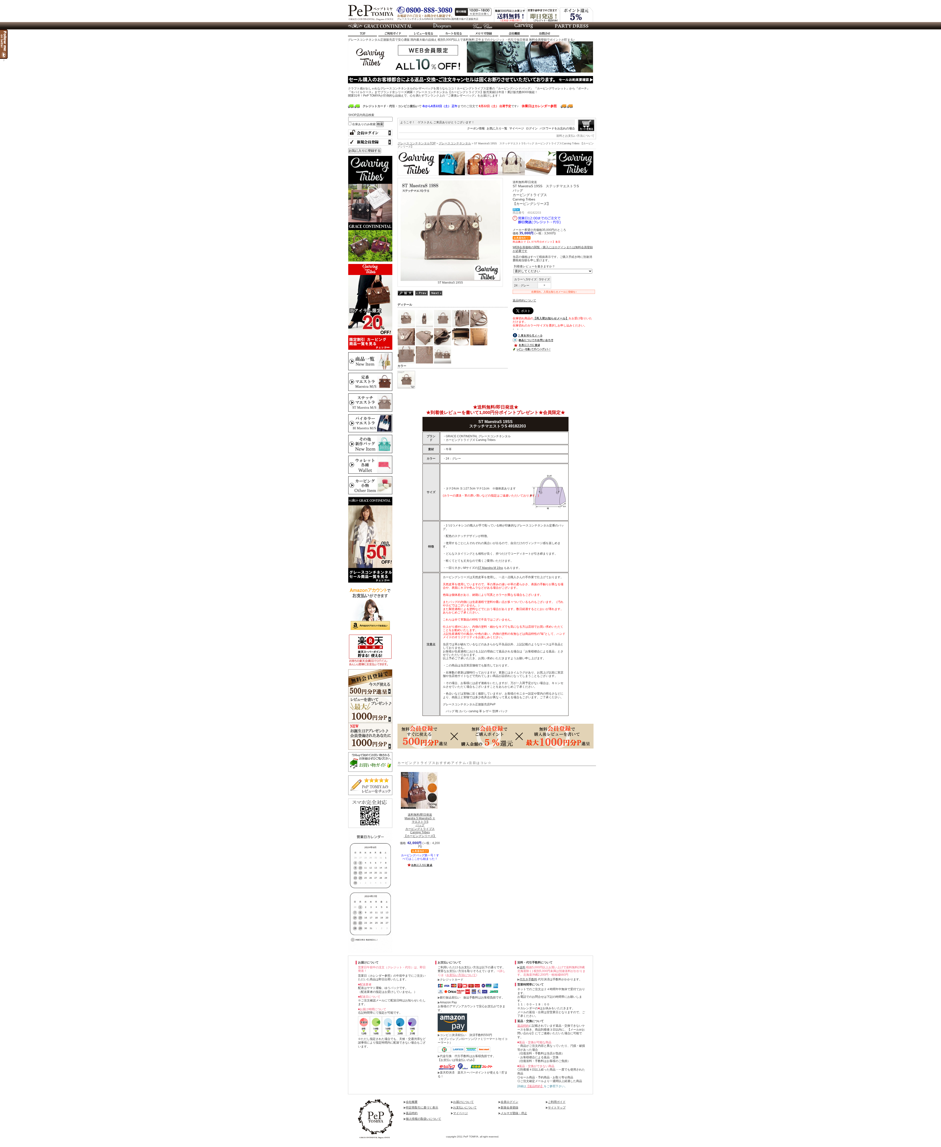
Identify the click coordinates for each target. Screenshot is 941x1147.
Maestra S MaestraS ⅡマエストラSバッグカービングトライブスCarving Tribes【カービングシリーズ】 (420, 825)
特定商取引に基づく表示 (422, 1107)
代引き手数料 (528, 979)
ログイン (532, 128)
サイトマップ (557, 1107)
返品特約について (524, 300)
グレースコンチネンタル (455, 143)
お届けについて (463, 1102)
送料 (522, 967)
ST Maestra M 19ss (490, 568)
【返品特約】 (535, 1086)
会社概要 (412, 1102)
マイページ (516, 128)
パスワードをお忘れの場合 (557, 128)
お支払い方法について (461, 975)
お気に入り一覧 (497, 128)
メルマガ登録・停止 (514, 1113)
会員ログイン (509, 1102)
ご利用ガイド (557, 1102)
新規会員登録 (509, 1107)
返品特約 (523, 1025)
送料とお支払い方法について (575, 135)
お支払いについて (465, 1107)
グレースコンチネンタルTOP (416, 143)
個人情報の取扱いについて (423, 1119)
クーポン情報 (476, 128)
